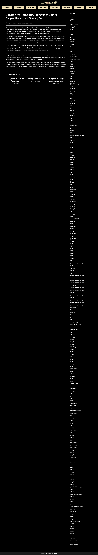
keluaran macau (73, 502)
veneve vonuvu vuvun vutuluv (76, 506)
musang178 (72, 115)
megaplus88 (72, 376)
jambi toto (72, 476)
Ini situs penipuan (73, 229)
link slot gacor (73, 42)
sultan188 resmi (73, 56)
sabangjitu (72, 481)
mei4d (71, 326)
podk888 (72, 130)
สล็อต (71, 46)
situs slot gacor (73, 439)
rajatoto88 (72, 374)
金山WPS (72, 216)
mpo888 (72, 460)
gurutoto (72, 192)
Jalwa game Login (74, 383)
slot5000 (72, 526)
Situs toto (72, 359)
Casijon (71, 63)
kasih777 (72, 339)
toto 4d (71, 17)
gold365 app (73, 208)
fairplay (71, 408)
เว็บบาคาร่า (72, 128)
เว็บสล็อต (72, 37)
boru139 (71, 390)
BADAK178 (72, 88)
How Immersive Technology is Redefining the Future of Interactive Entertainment (56, 80)
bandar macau (73, 189)
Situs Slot (72, 455)
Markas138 (72, 470)
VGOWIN (72, 231)
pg (70, 422)
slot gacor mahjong (74, 24)
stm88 (71, 342)
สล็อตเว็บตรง (72, 41)
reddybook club (73, 403)
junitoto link (72, 309)
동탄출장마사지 (73, 413)
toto (71, 49)
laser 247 (72, 400)
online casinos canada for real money (78, 395)
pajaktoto (72, 344)
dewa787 (72, 108)
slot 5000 (72, 363)
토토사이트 (72, 501)
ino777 (71, 317)
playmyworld (73, 203)
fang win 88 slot (73, 285)
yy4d (71, 440)
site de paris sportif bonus (75, 324)
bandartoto (72, 428)
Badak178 (72, 174)
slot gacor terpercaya (75, 521)
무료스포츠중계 (73, 540)
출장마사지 (72, 415)
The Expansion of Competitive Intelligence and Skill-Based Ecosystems (15, 80)
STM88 (71, 224)
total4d (71, 449)
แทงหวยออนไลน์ (73, 348)
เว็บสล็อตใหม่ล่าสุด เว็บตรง (75, 85)
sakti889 (72, 401)
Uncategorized (28, 23)
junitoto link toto (73, 331)
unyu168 (72, 467)
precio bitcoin (73, 315)
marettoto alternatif (74, 320)
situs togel (72, 177)
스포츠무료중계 (73, 368)
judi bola (72, 159)
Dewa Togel (72, 504)
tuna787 (72, 113)
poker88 (72, 341)
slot (71, 74)
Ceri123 (71, 171)
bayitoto (72, 53)
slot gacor (72, 118)
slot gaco (72, 273)
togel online (72, 22)
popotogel (72, 54)
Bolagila (72, 499)
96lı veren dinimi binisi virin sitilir (77, 135)
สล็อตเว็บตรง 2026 (74, 133)
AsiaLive (72, 497)
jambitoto (72, 474)
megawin (72, 351)
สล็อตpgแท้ (72, 66)
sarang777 (72, 337)
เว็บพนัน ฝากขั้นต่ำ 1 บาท (75, 59)
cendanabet (72, 528)
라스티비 (72, 432)
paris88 (71, 519)
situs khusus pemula (74, 329)
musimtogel (72, 465)
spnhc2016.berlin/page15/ (75, 322)
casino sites (72, 433)
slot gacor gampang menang (76, 332)
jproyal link (72, 312)
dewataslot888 (73, 442)
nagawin (72, 477)
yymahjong (72, 420)
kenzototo (72, 386)
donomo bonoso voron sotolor (76, 513)
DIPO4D (72, 396)
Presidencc (72, 523)
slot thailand (72, 334)
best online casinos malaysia (76, 494)
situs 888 (72, 450)
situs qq (71, 385)
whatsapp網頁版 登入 (74, 218)
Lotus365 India (73, 430)
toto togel (72, 96)
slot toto (72, 469)
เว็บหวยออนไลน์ (73, 21)
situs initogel (72, 26)
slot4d (71, 36)
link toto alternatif (74, 327)
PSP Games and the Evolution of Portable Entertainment (36, 79)
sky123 (71, 86)
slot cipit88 (72, 262)
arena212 (72, 152)
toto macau (72, 150)
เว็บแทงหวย (72, 240)
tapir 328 (72, 144)
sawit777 (72, 425)
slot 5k (71, 64)
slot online (72, 492)
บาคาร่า (71, 356)
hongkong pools (73, 358)
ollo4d (71, 411)
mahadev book (73, 406)
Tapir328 (72, 73)
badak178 (72, 27)
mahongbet (72, 39)
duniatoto (72, 452)
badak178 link (73, 219)
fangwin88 (72, 31)
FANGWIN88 (73, 90)
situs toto (72, 51)
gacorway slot (73, 181)
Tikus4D (72, 236)
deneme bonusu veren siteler (76, 487)
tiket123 (71, 423)
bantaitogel (72, 32)
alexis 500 (72, 391)
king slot (72, 514)
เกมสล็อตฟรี (72, 83)
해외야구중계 (73, 307)
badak (71, 251)
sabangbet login (73, 486)
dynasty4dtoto (73, 459)
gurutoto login (73, 201)
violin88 (71, 516)
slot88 (71, 34)
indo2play (72, 435)
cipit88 (71, 78)
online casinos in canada (75, 410)
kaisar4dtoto (73, 457)
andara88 (72, 524)
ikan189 (71, 213)
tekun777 (72, 464)
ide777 (71, 314)
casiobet (72, 482)
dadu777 (72, 98)
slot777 (71, 58)
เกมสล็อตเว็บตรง (73, 125)
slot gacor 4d (73, 61)
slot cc (48, 29)
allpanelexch (73, 405)
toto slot (72, 19)
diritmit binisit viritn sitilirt (75, 508)
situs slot (72, 167)
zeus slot (72, 381)
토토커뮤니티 (73, 511)
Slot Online (72, 530)
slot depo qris (73, 388)
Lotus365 (72, 417)
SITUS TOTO (72, 336)
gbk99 (71, 223)
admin (9, 23)
